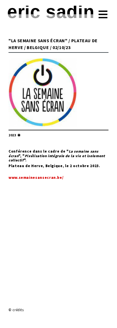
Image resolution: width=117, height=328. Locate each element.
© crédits (16, 309)
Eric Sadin (50, 11)
